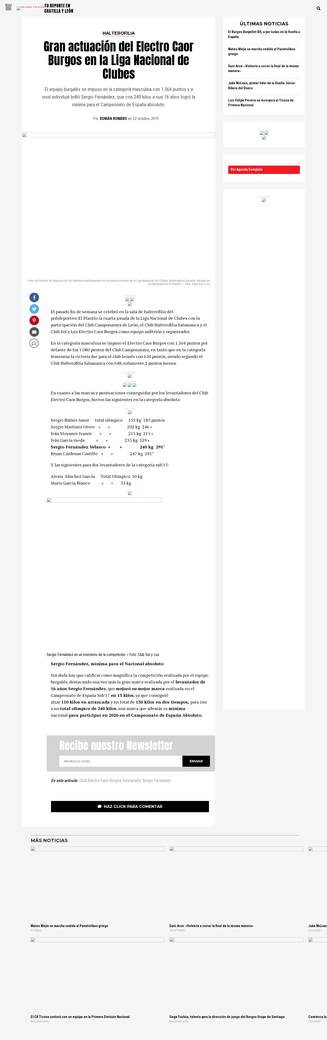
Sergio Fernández (156, 781)
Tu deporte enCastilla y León (58, 8)
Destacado (132, 781)
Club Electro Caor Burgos (100, 781)
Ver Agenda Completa (247, 170)
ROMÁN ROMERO (113, 118)
